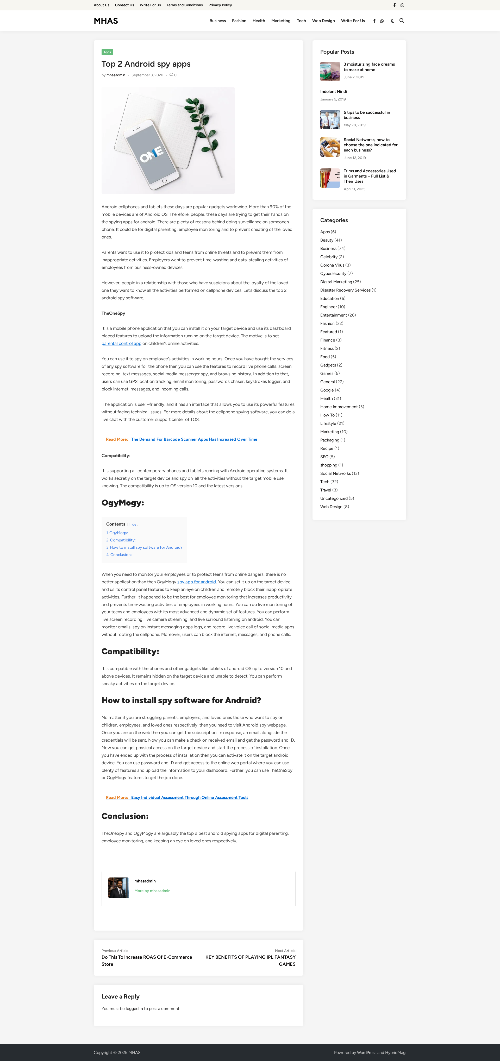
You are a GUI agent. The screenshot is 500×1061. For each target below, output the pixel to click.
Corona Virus (332, 265)
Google (327, 390)
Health (259, 20)
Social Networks (335, 473)
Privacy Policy (220, 5)
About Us (101, 5)
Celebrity (329, 256)
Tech (301, 20)
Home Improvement (339, 406)
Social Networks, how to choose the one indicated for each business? (371, 145)
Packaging (329, 440)
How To (327, 415)
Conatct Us (124, 5)
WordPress (366, 1052)
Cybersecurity (333, 273)
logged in (134, 1008)
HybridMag (395, 1052)
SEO (324, 456)
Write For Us (150, 5)
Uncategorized (334, 498)
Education (329, 298)
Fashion (239, 20)
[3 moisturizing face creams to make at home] (330, 64)
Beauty (326, 240)
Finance (327, 340)
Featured (328, 331)
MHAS (106, 21)
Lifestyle (328, 423)
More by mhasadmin (152, 890)
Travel (325, 490)
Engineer (328, 306)
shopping (328, 465)
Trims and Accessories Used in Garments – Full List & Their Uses (370, 176)
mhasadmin (116, 75)
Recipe (326, 448)
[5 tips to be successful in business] (330, 112)
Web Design (323, 20)
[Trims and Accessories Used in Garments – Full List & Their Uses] (330, 171)
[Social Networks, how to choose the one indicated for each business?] (330, 140)
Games (326, 373)
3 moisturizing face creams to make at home (369, 67)
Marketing (281, 20)
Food (325, 356)
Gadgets (328, 365)
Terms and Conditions (185, 5)
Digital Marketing (336, 281)
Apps (107, 52)
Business (218, 20)
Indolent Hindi (333, 91)
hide (132, 524)
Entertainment (333, 315)
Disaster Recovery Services (345, 290)
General (327, 381)
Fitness (327, 348)
